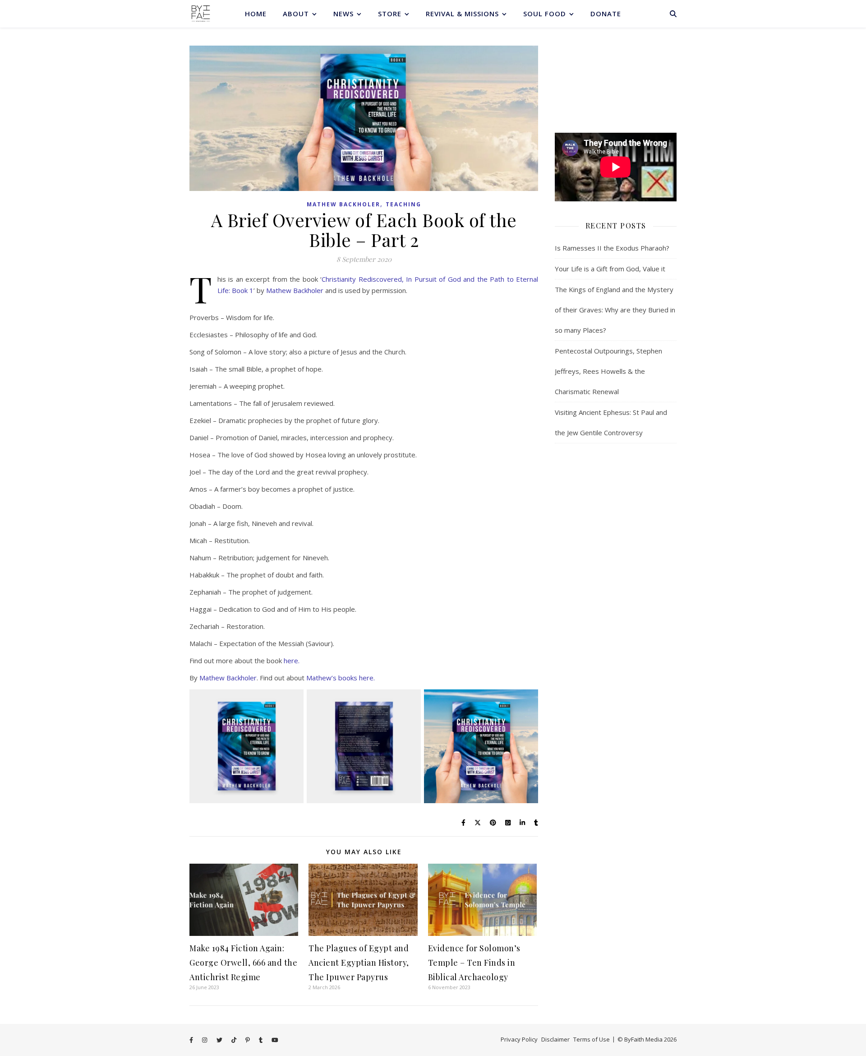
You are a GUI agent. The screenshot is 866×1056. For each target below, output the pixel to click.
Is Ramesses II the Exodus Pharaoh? (612, 247)
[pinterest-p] (248, 1040)
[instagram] (205, 1040)
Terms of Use (591, 1039)
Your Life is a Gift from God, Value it (610, 268)
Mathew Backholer (343, 204)
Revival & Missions (462, 13)
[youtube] (275, 1040)
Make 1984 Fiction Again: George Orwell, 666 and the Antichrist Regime (243, 962)
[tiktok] (234, 1040)
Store (389, 13)
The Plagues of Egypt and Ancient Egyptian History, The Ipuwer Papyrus (359, 962)
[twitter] (220, 1040)
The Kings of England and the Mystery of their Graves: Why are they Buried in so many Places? (615, 310)
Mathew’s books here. (340, 677)
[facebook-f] (191, 1040)
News (343, 13)
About (296, 13)
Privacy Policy (519, 1039)
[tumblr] (261, 1040)
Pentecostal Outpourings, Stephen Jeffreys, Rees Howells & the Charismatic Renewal (608, 371)
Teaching (403, 204)
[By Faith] (200, 13)
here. (291, 660)
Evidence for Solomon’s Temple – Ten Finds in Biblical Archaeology (474, 962)
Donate (605, 13)
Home (256, 13)
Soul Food (544, 13)
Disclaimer (555, 1039)
